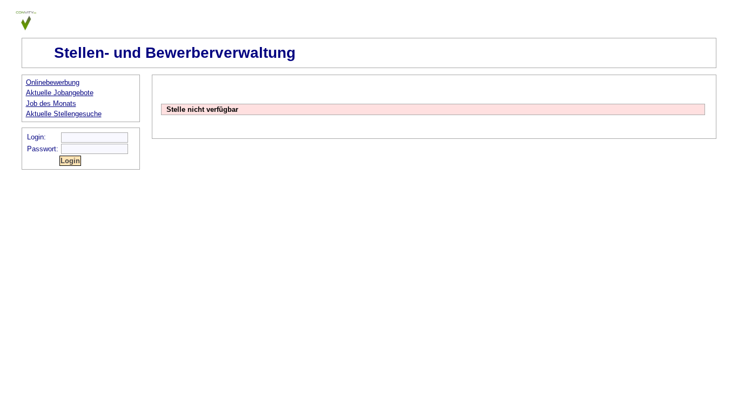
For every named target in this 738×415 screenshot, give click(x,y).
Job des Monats (51, 103)
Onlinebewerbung (52, 82)
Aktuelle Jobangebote (59, 93)
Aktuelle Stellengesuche (64, 114)
